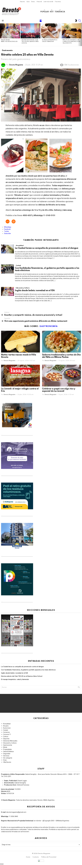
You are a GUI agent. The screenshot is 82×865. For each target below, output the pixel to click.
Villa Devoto (7, 762)
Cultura (5, 736)
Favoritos (58, 1)
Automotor (7, 728)
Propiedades (7, 749)
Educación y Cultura (22, 288)
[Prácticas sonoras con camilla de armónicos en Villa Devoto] (71, 30)
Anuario (6, 726)
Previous (1, 34)
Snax (5, 760)
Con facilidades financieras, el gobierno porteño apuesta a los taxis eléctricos (28, 670)
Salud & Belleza (8, 751)
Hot (52, 12)
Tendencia (60, 12)
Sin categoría (7, 758)
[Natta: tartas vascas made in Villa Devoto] (20, 342)
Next (81, 34)
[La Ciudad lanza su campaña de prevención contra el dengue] (7, 249)
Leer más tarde (48, 1)
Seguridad (6, 753)
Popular (44, 12)
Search (79, 687)
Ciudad (18, 265)
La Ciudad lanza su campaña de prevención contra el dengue (46, 248)
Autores (22, 1)
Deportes (6, 739)
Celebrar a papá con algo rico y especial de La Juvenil (58, 390)
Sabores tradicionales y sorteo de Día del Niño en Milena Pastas (61, 356)
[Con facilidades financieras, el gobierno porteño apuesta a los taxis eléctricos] (7, 269)
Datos (33, 1)
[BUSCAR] (79, 20)
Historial (39, 1)
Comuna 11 (7, 734)
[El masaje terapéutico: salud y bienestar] (51, 30)
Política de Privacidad (48, 857)
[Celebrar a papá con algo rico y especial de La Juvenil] (61, 376)
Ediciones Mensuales (10, 741)
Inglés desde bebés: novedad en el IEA (35, 291)
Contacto (36, 857)
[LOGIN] (40, 20)
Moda (5, 747)
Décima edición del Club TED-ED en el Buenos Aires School (30, 41)
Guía (28, 1)
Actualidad (19, 245)
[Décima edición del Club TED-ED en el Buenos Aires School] (30, 30)
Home (28, 857)
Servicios (6, 756)
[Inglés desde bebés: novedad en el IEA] (10, 30)
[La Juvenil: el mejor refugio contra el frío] (20, 376)
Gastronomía (49, 326)
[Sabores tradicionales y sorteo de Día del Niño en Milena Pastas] (61, 342)
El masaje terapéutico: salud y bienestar (15, 679)
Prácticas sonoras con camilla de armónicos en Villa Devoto (71, 41)
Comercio (6, 732)
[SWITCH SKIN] (76, 20)
